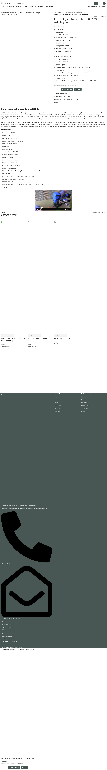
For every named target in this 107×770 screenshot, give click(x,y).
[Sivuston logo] (6, 3)
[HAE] (96, 3)
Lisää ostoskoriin (67, 89)
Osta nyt (25, 767)
